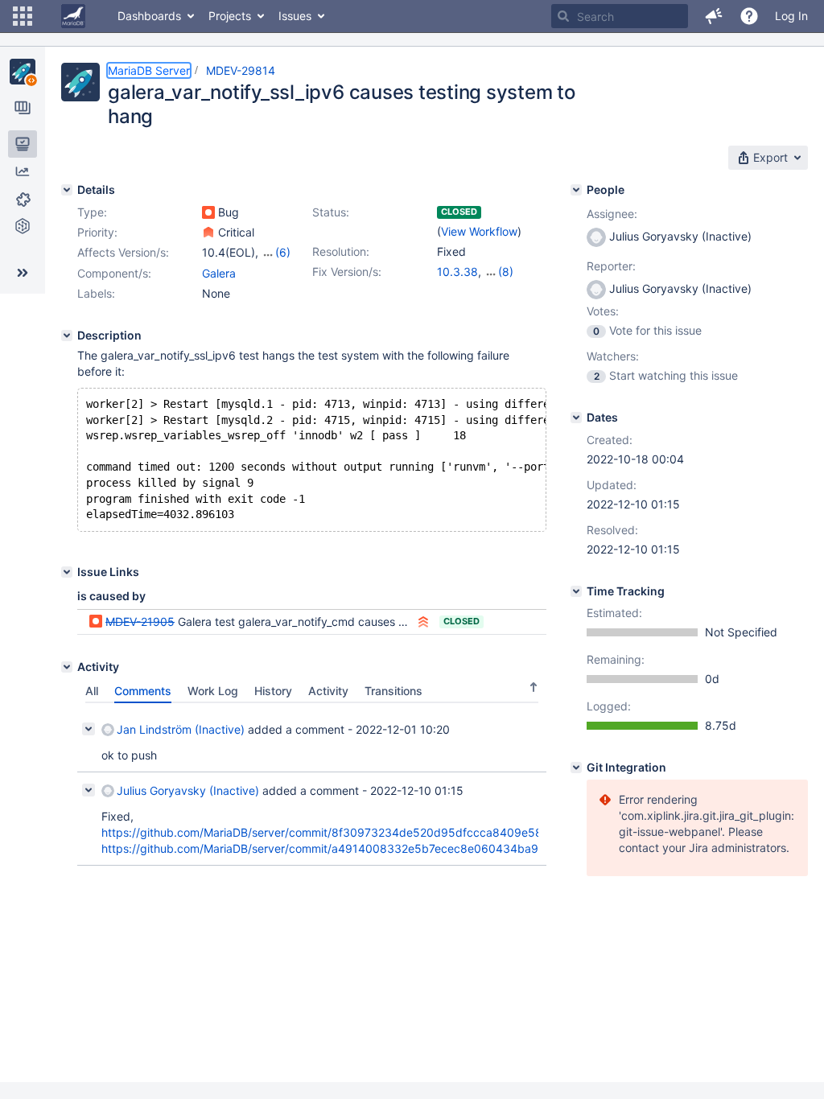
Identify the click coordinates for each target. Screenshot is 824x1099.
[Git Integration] (576, 767)
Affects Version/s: (123, 252)
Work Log (212, 691)
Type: (92, 212)
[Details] (66, 190)
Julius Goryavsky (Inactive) (188, 790)
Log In (791, 16)
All (91, 691)
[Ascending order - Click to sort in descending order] (533, 687)
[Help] (749, 16)
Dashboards (149, 16)
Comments (142, 691)
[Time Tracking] (576, 591)
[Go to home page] (73, 16)
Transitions (393, 691)
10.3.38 (457, 271)
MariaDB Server (149, 70)
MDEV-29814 (240, 70)
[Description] (66, 335)
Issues (294, 16)
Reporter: (611, 266)
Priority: (97, 232)
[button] (22, 16)
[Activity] (66, 667)
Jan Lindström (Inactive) (181, 729)
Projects (229, 16)
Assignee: (612, 213)
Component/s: (114, 273)
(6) (282, 252)
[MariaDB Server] (22, 71)
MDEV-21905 (140, 621)
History (273, 691)
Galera (219, 273)
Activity (328, 691)
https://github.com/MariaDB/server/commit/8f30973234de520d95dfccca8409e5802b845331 (353, 832)
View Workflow (479, 231)
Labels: (96, 293)
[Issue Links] (66, 572)
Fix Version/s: (346, 271)
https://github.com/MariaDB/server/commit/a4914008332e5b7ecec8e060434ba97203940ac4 (354, 848)
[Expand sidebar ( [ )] (22, 273)
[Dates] (576, 417)
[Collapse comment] (88, 728)
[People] (576, 190)
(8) (505, 271)
